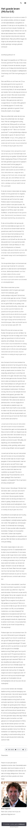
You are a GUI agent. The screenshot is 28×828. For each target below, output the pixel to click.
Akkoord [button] (21, 824)
